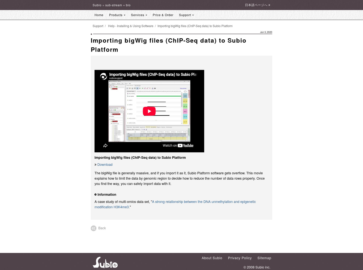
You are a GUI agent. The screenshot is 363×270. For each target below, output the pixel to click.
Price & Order (163, 15)
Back (102, 227)
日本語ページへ (256, 5)
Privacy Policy (240, 257)
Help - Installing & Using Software (130, 26)
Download (104, 164)
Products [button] (116, 15)
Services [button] (138, 15)
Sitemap (264, 257)
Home (99, 15)
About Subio (212, 257)
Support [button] (185, 15)
